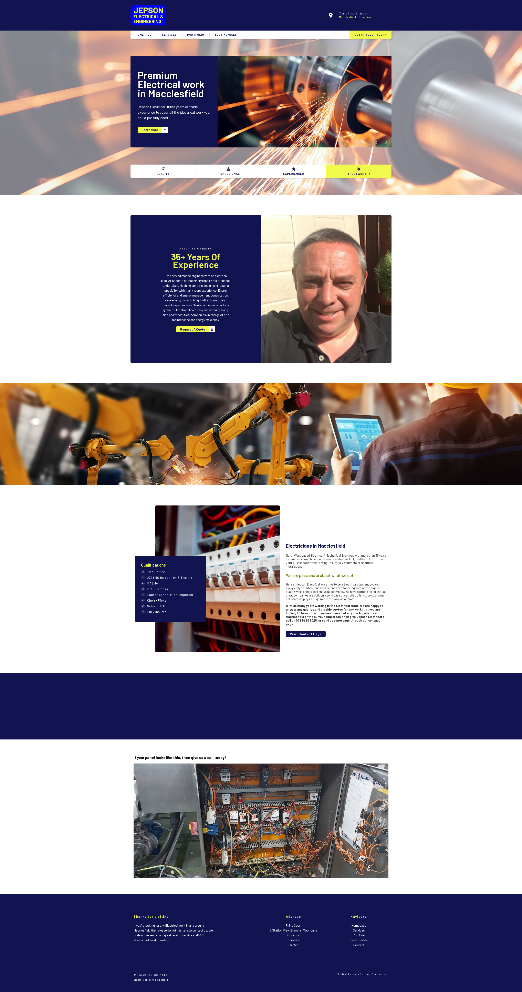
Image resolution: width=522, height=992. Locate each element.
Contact (358, 945)
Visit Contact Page (306, 634)
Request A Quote (192, 329)
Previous (376, 142)
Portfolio (195, 34)
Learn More (150, 130)
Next (387, 142)
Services (169, 34)
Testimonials (226, 34)
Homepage (144, 34)
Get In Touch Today (370, 34)
